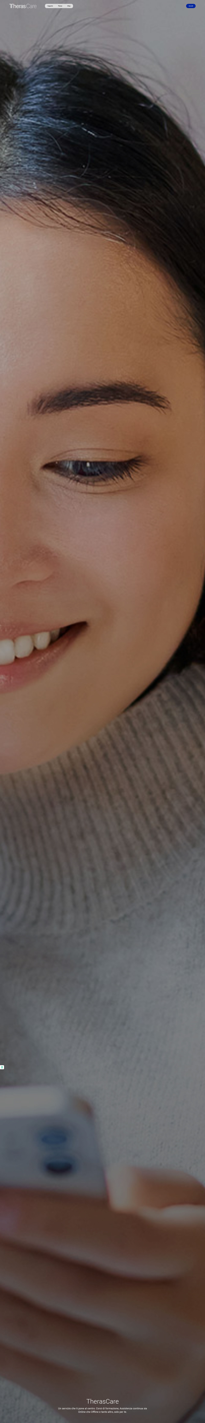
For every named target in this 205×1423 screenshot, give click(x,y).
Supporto (50, 6)
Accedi (191, 6)
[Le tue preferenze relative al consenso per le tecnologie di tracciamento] (2, 1067)
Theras (60, 6)
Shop (68, 6)
